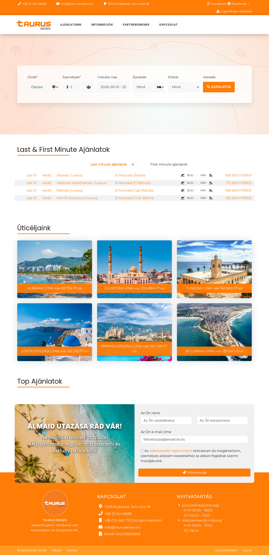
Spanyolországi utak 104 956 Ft (134, 348)
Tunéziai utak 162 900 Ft (214, 288)
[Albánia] (54, 269)
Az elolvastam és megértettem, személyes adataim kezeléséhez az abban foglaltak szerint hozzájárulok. (191, 456)
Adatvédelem (226, 550)
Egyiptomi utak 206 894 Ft (134, 288)
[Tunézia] (214, 269)
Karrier (72, 550)
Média (56, 550)
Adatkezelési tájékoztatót (170, 451)
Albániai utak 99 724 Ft (54, 288)
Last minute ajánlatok (108, 164)
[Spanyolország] (134, 332)
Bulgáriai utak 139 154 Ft (214, 351)
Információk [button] (102, 25)
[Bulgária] (214, 332)
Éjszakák (139, 77)
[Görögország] (54, 332)
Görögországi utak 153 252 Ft (54, 351)
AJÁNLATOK (220, 87)
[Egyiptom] (134, 269)
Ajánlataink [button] (71, 25)
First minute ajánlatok (168, 164)
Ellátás (173, 77)
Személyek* (71, 77)
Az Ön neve (150, 413)
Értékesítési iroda (31, 550)
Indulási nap (107, 77)
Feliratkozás (196, 472)
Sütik (247, 550)
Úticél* (32, 77)
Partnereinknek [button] (136, 25)
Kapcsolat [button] (168, 25)
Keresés (209, 77)
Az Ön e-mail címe (156, 432)
